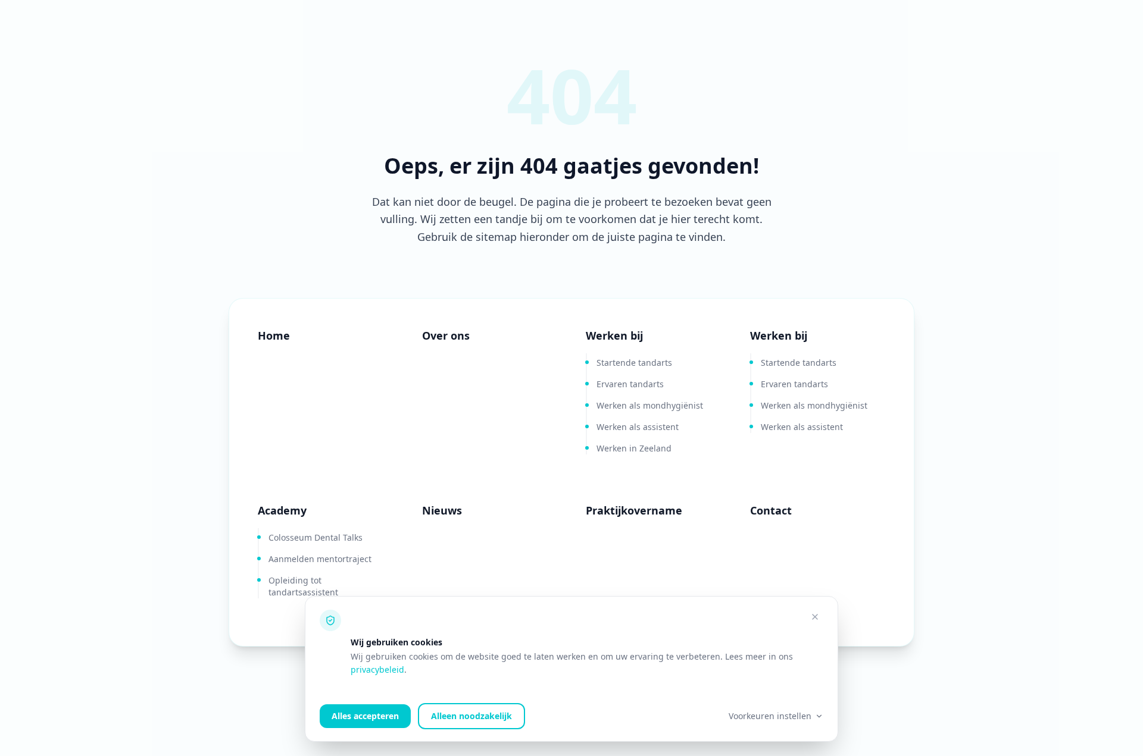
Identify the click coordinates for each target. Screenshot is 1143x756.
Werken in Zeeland (634, 448)
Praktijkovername (634, 510)
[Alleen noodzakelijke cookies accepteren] (815, 616)
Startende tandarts (634, 362)
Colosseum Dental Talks (315, 537)
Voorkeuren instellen (770, 716)
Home (274, 335)
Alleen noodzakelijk (471, 716)
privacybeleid (377, 669)
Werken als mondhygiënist (650, 405)
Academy (282, 510)
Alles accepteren (365, 716)
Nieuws (442, 510)
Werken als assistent (638, 426)
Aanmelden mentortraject (319, 558)
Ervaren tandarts (630, 384)
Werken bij (614, 335)
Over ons (446, 335)
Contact (771, 510)
